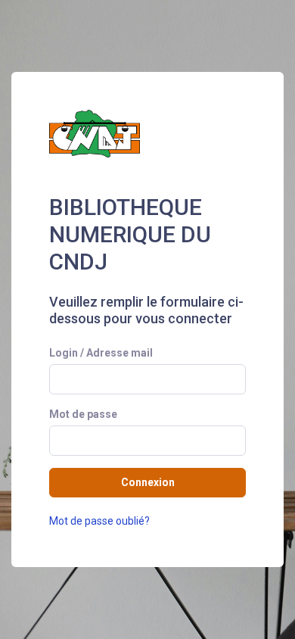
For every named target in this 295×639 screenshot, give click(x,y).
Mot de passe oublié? (99, 521)
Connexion (148, 482)
